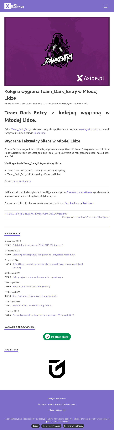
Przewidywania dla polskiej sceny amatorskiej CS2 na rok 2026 (43, 315)
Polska (72, 103)
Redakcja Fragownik (32, 103)
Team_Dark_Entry (21, 129)
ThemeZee (70, 404)
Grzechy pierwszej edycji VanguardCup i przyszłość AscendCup (44, 254)
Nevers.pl (61, 410)
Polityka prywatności (73, 426)
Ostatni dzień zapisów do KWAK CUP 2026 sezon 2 (38, 245)
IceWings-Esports (88, 129)
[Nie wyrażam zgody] (110, 422)
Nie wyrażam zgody (51, 426)
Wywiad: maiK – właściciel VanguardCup (32, 305)
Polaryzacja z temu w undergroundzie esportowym (38, 276)
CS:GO (48, 103)
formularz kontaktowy (79, 192)
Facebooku (71, 203)
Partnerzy (63, 103)
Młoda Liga (39, 132)
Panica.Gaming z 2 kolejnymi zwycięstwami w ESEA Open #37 (36, 213)
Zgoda (35, 426)
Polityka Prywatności (57, 398)
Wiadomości (82, 103)
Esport (54, 103)
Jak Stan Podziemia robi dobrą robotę (31, 286)
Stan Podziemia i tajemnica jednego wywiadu (35, 295)
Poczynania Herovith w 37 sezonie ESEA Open (85, 216)
